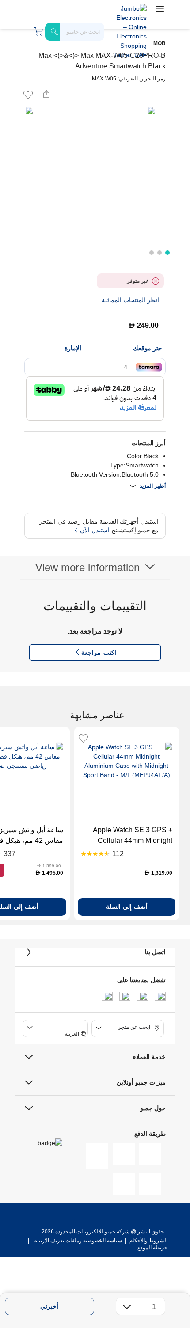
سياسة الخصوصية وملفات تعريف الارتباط (77, 1240)
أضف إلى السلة (127, 906)
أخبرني (49, 1306)
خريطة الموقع (152, 1248)
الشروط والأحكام (147, 1240)
